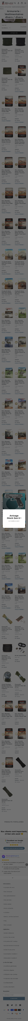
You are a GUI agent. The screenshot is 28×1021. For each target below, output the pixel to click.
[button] (4, 495)
